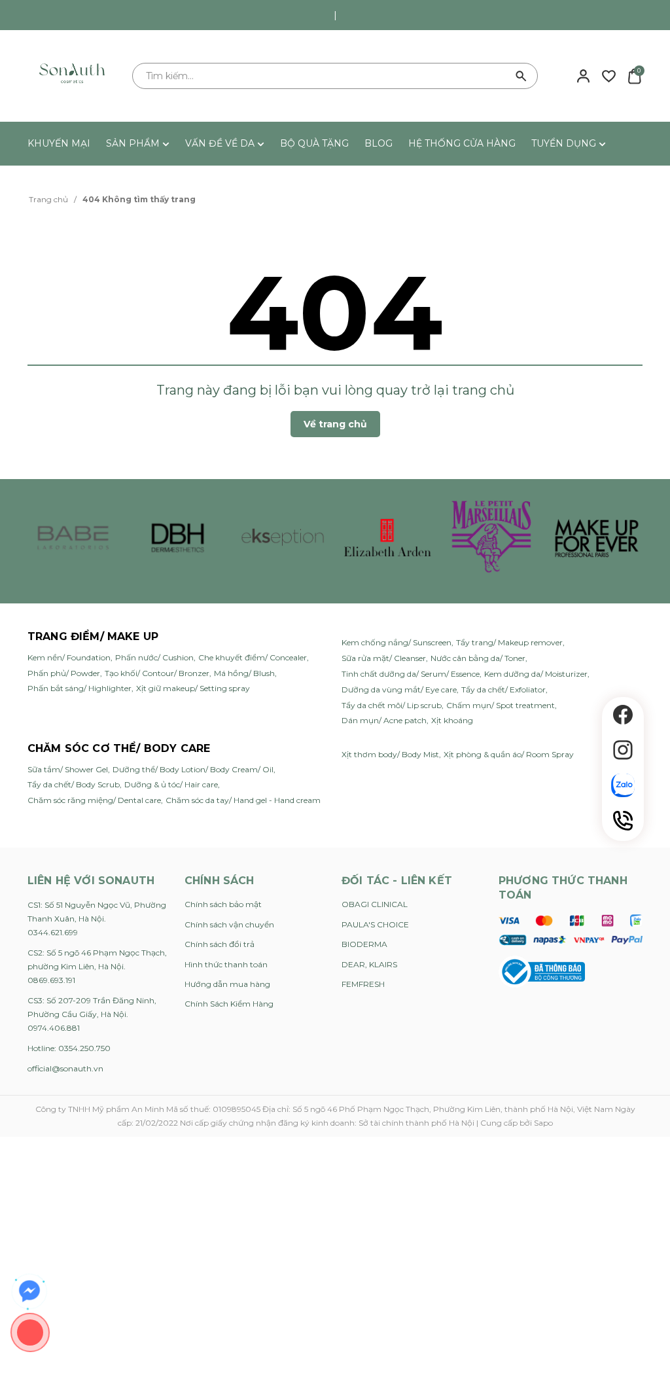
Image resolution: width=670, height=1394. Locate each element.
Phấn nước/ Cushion (154, 657)
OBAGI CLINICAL (375, 904)
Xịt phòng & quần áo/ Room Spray (509, 754)
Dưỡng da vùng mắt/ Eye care (399, 689)
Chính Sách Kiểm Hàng (229, 1004)
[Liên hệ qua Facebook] (29, 1291)
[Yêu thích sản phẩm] (609, 75)
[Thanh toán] (571, 929)
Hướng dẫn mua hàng (227, 984)
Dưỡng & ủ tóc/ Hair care (171, 784)
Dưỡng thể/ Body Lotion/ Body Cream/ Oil (193, 769)
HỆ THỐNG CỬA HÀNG (462, 143)
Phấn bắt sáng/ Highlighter (79, 688)
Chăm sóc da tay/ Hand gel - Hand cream (243, 800)
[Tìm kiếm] (521, 76)
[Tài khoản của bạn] (583, 75)
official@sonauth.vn (65, 1068)
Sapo (543, 1123)
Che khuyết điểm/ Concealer (252, 657)
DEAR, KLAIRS (369, 964)
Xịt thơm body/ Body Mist (390, 754)
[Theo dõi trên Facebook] (623, 714)
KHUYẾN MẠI (58, 143)
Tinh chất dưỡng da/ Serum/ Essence (411, 674)
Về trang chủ (335, 424)
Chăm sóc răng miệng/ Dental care (94, 800)
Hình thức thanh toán (226, 964)
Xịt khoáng (452, 720)
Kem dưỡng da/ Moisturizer (536, 674)
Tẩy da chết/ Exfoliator (503, 689)
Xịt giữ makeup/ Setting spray (193, 688)
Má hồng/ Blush (244, 673)
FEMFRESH (363, 984)
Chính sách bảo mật (223, 904)
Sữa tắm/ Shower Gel (67, 769)
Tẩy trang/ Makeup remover (509, 642)
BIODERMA (364, 944)
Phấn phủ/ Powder (63, 673)
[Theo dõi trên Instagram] (623, 750)
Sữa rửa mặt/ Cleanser (384, 658)
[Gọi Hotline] (623, 820)
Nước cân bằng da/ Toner (478, 658)
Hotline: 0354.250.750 (69, 1048)
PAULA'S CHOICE (375, 924)
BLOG (378, 143)
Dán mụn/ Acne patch (384, 720)
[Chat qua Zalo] (623, 785)
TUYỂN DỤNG (565, 143)
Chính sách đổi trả (220, 944)
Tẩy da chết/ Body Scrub (73, 784)
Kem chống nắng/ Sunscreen (396, 642)
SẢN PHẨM (134, 143)
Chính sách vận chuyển (229, 924)
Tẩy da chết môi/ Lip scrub (392, 705)
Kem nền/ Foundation (69, 657)
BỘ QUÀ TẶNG (314, 143)
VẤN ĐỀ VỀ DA (221, 143)
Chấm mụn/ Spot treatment (500, 705)
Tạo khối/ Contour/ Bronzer (157, 673)
